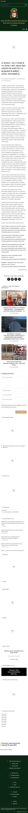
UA (3, 1)
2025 (2, 716)
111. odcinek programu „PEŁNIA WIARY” (10, 512)
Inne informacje (20, 78)
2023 (2, 719)
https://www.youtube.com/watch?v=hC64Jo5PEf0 (13, 266)
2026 (2, 714)
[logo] (14, 13)
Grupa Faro (25, 811)
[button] (23, 29)
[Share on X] (8, 279)
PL (1, 1)
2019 (2, 726)
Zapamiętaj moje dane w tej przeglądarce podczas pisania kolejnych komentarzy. (14, 406)
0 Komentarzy (7, 80)
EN (5, 1)
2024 (2, 717)
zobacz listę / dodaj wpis (14, 656)
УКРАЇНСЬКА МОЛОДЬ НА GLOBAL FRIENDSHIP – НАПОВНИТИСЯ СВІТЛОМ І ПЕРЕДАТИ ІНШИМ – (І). (14, 309)
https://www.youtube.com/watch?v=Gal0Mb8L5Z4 (13, 259)
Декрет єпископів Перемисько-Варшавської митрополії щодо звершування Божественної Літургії (12, 523)
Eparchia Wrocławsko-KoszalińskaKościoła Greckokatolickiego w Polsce (14, 23)
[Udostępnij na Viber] (15, 279)
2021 (2, 723)
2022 (2, 721)
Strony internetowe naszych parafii (10, 744)
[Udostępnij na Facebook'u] (12, 279)
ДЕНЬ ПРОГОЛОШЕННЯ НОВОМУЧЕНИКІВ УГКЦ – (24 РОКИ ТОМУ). (14, 363)
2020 (2, 724)
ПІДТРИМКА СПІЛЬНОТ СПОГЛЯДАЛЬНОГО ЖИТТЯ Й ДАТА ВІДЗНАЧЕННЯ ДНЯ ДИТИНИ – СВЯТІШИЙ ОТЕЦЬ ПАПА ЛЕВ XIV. (14, 336)
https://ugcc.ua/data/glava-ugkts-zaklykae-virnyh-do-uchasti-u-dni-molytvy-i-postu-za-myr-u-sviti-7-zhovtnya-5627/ (13, 250)
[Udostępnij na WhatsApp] (19, 279)
